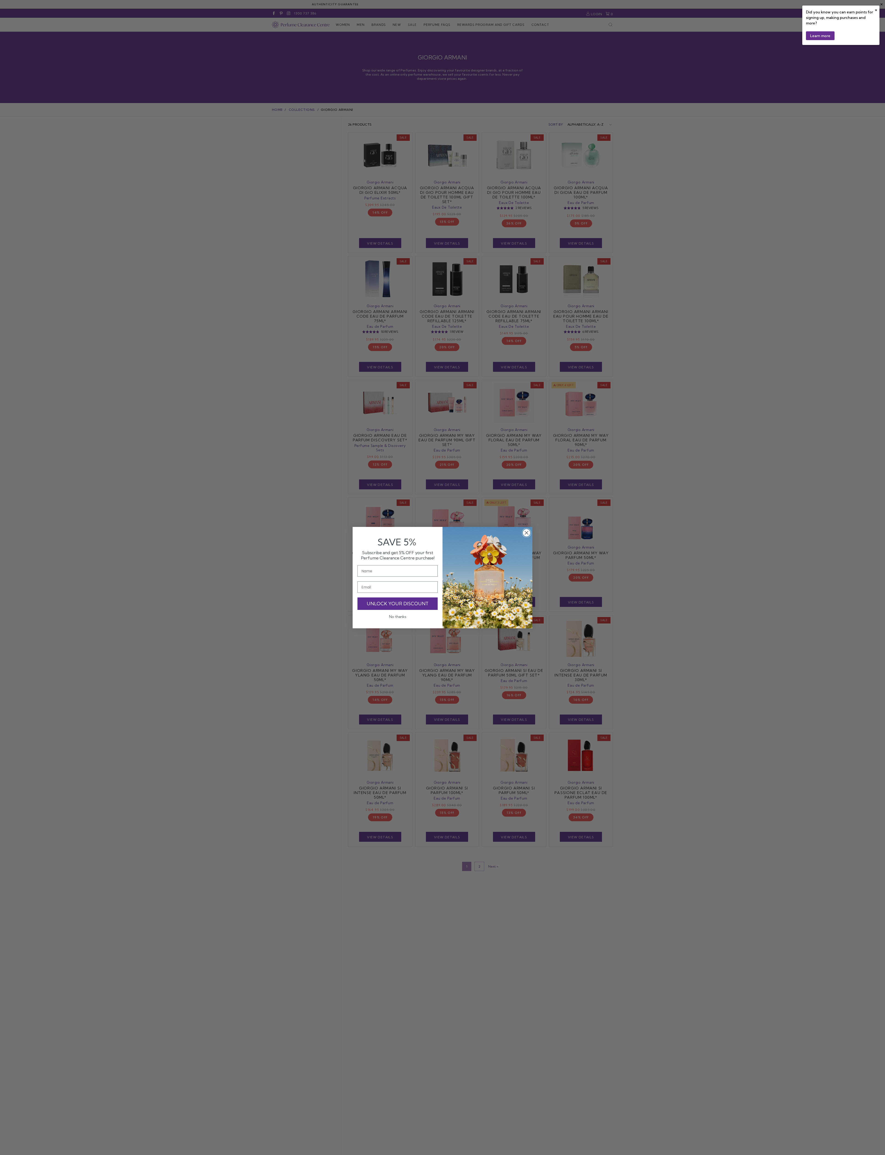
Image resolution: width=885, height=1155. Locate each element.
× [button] (876, 9)
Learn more (820, 35)
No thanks (397, 616)
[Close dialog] (526, 533)
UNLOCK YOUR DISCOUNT (397, 603)
